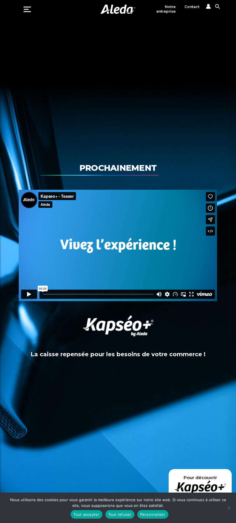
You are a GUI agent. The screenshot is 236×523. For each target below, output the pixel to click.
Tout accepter (86, 514)
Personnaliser (152, 514)
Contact (191, 7)
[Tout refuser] (229, 508)
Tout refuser (120, 514)
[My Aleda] (208, 6)
